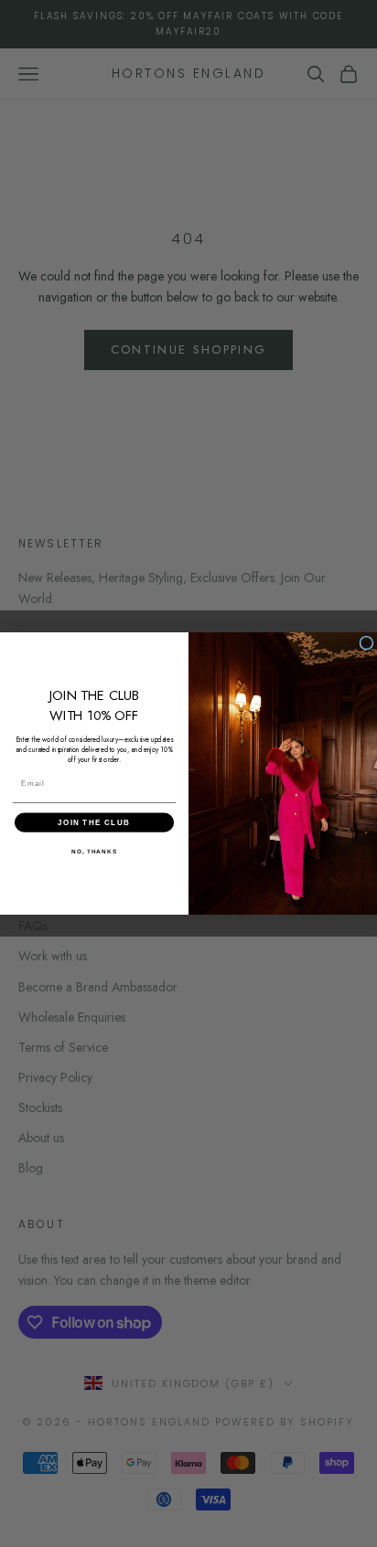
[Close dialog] (366, 643)
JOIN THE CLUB (94, 822)
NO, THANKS (94, 851)
